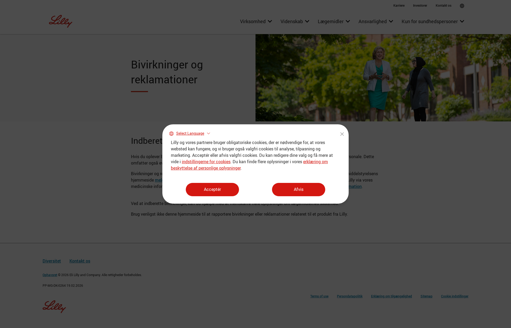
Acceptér (212, 189)
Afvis (298, 189)
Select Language (190, 133)
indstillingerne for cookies (206, 162)
